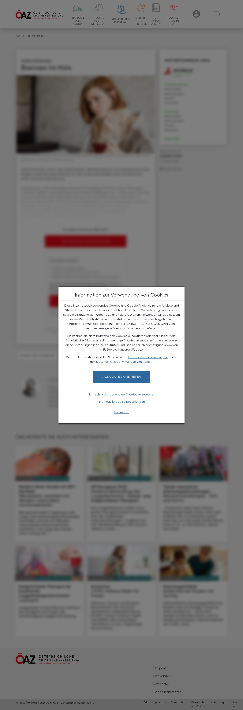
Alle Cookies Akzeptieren (122, 376)
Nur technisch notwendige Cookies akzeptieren (121, 394)
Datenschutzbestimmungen (148, 357)
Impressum (121, 412)
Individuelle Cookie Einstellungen (122, 401)
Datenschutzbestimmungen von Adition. (124, 361)
